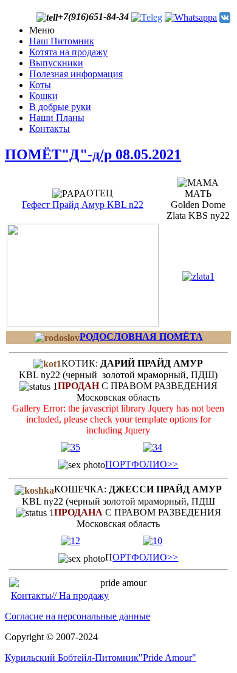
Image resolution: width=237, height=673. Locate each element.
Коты (40, 85)
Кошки (43, 96)
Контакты (49, 128)
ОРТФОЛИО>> (145, 557)
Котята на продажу (68, 52)
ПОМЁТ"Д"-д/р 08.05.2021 (93, 154)
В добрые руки (60, 107)
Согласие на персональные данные (77, 616)
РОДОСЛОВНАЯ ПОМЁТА (141, 336)
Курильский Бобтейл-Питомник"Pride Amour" (100, 657)
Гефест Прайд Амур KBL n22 (82, 204)
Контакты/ (32, 595)
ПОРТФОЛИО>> (141, 464)
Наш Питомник (61, 41)
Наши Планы (56, 117)
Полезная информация (76, 74)
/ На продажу (81, 595)
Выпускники (56, 63)
